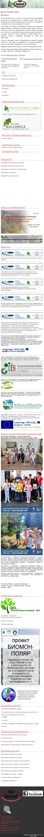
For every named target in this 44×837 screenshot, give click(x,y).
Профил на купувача (9, 76)
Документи (4, 825)
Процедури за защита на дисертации (14, 169)
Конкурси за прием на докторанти (13, 166)
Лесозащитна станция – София (12, 774)
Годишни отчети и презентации (12, 147)
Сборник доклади (7, 624)
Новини (3, 61)
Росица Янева (7, 138)
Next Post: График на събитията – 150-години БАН (31, 66)
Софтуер (5, 95)
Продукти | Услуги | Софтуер (10, 828)
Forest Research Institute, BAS (32, 59)
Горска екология (7, 738)
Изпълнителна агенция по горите (12, 771)
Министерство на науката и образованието (16, 761)
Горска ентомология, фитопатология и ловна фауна (18, 741)
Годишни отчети (6, 819)
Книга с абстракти (7, 621)
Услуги (5, 92)
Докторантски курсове (9, 172)
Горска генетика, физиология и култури (14, 735)
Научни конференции (10, 59)
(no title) (4, 720)
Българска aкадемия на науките (12, 754)
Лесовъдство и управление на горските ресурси (17, 745)
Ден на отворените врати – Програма (13, 55)
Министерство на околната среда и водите (15, 764)
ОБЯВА (4, 717)
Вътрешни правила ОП (10, 79)
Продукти (6, 88)
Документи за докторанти (10, 176)
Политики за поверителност (10, 830)
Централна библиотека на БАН (12, 757)
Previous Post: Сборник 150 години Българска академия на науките (10, 66)
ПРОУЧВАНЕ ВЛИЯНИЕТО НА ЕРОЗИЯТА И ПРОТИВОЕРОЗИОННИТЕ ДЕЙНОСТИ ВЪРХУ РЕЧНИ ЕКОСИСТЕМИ (18, 288)
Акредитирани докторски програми (13, 162)
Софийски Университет (9, 781)
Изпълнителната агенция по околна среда (15, 767)
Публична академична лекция (12, 709)
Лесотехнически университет (11, 777)
